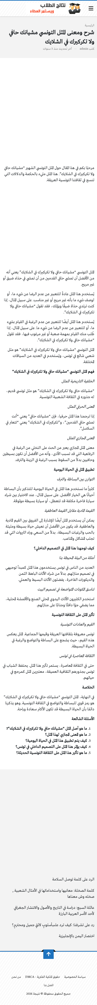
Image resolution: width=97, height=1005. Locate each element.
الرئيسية (89, 25)
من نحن (16, 977)
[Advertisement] (48, 115)
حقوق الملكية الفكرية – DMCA (42, 977)
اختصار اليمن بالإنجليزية (76, 936)
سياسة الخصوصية (75, 977)
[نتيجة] (54, 8)
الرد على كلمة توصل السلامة (73, 879)
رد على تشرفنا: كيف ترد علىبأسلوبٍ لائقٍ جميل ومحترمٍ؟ (53, 925)
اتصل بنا (48, 985)
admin (84, 49)
